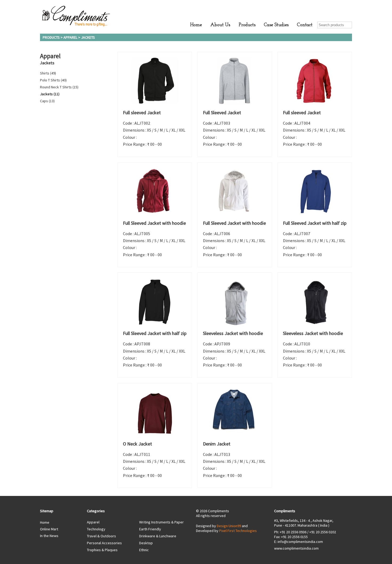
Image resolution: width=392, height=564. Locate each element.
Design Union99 (229, 525)
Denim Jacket (216, 444)
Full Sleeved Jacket (222, 112)
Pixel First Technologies (238, 530)
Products (247, 25)
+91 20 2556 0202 (322, 532)
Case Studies (276, 25)
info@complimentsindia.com (300, 541)
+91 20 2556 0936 (293, 532)
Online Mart (49, 529)
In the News (49, 535)
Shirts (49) (48, 73)
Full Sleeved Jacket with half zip (314, 223)
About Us (220, 25)
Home (196, 25)
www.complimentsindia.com (296, 548)
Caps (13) (47, 100)
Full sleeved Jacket (142, 112)
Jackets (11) (49, 94)
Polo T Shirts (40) (53, 80)
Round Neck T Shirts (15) (59, 87)
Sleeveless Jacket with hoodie (233, 333)
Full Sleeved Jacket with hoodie (154, 223)
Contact (305, 25)
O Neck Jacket (137, 444)
